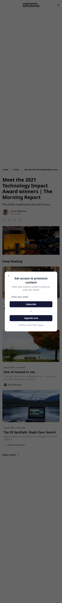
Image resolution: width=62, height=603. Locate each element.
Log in (40, 325)
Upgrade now (31, 318)
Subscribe (31, 304)
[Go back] (9, 276)
